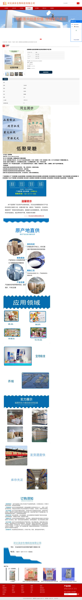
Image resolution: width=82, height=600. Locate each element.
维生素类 (4, 592)
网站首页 (9, 42)
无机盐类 (13, 592)
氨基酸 (32, 585)
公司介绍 (14, 8)
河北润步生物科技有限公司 (27, 598)
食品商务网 (56, 598)
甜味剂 (17, 42)
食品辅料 (22, 592)
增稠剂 (4, 594)
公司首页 (6, 8)
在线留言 (52, 8)
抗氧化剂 (13, 585)
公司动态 (21, 8)
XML (43, 598)
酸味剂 (22, 585)
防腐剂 (41, 585)
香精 (31, 592)
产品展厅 (29, 8)
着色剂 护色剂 (42, 592)
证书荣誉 (37, 8)
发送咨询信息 (45, 72)
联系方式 (44, 8)
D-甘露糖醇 (12, 581)
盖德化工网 (51, 598)
